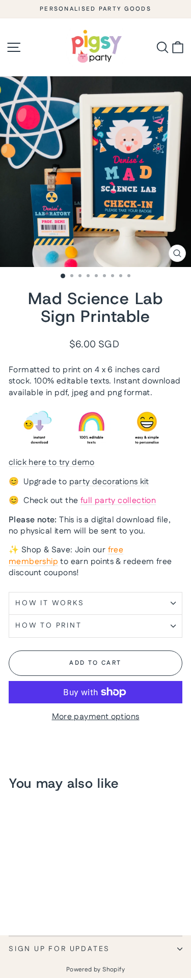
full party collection (118, 501)
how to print (48, 625)
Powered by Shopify (95, 969)
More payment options (96, 717)
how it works (50, 603)
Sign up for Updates (59, 949)
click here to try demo (52, 462)
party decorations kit (109, 482)
